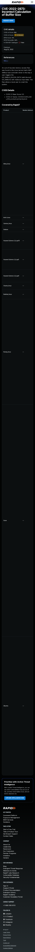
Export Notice (7, 937)
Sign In (5, 886)
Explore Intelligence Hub (15, 798)
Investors (6, 856)
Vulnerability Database (11, 875)
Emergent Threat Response (13, 868)
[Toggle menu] (32, 2)
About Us (6, 844)
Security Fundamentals (11, 877)
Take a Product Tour (10, 832)
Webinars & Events (9, 871)
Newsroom (7, 849)
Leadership (7, 847)
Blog (4, 866)
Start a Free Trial (9, 829)
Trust (4, 940)
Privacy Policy (7, 935)
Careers (6, 858)
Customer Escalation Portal (12, 897)
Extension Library (9, 892)
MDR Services (8, 820)
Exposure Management (11, 818)
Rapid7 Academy (9, 895)
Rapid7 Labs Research (11, 873)
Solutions (6, 822)
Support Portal (8, 888)
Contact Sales (8, 836)
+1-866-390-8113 (9, 905)
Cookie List (6, 943)
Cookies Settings (8, 948)
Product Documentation (11, 890)
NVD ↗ (6, 60)
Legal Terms (6, 932)
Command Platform (10, 815)
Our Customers (8, 851)
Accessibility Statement (9, 945)
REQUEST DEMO (8, 20)
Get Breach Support (10, 834)
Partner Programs (9, 853)
